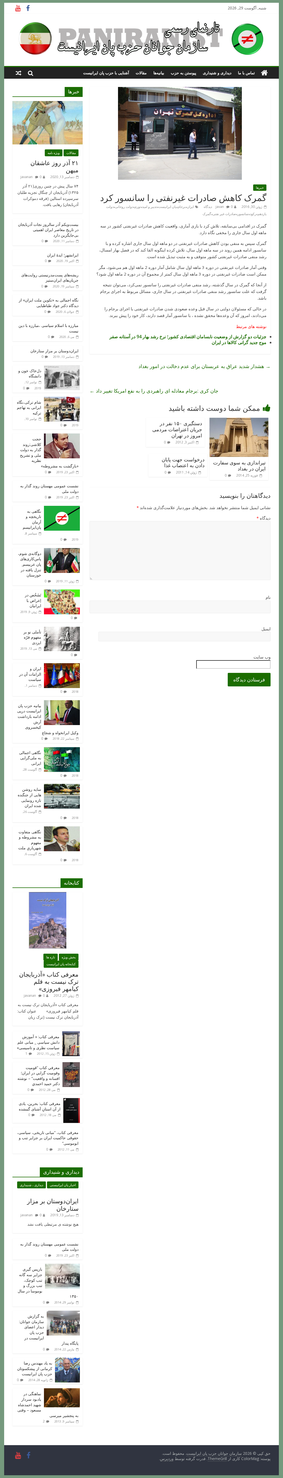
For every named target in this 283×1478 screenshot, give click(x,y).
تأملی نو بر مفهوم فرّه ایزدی (32, 637)
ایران (190, 206)
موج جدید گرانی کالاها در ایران (239, 342)
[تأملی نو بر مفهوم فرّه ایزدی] (62, 629)
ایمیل (266, 628)
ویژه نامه (54, 152)
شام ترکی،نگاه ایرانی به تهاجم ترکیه (29, 408)
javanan (26, 176)
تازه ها (50, 957)
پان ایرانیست (167, 206)
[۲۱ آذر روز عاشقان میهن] (47, 104)
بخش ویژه (69, 957)
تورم (138, 206)
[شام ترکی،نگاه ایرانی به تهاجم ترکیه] (62, 399)
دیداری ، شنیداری (31, 1185)
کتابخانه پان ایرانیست (61, 964)
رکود (253, 213)
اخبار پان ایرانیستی (63, 1185)
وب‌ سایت (262, 657)
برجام (181, 206)
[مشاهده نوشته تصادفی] (18, 73)
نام (268, 597)
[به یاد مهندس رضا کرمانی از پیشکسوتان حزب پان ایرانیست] (67, 1360)
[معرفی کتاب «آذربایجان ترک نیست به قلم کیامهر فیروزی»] (47, 895)
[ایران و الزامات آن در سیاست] (62, 666)
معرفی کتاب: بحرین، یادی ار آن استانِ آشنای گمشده (40, 1106)
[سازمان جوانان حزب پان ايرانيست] (264, 73)
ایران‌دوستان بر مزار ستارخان (54, 350)
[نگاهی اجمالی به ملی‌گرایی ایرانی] (62, 750)
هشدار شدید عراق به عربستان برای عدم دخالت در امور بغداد (204, 366)
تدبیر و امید (149, 206)
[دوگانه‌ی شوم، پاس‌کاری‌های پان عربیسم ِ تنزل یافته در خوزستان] (62, 551)
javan (220, 206)
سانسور (242, 213)
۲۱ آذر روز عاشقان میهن (54, 166)
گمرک (207, 213)
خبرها (260, 187)
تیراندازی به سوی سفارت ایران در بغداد (239, 465)
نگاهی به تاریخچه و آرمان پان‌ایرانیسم (32, 519)
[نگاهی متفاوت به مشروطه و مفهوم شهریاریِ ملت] (62, 829)
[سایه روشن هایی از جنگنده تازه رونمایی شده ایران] (62, 786)
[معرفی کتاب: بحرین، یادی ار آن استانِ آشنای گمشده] (71, 1101)
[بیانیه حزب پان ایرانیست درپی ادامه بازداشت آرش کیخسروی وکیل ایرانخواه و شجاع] (62, 703)
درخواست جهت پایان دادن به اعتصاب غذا (183, 462)
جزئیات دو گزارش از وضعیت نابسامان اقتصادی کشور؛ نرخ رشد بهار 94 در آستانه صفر (187, 337)
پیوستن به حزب (183, 72)
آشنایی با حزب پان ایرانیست (106, 72)
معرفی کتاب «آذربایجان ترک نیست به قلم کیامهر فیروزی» (48, 981)
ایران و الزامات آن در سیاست (30, 674)
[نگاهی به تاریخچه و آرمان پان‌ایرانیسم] (62, 508)
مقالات (141, 72)
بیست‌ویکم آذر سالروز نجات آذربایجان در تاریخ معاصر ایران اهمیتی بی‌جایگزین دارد (48, 230)
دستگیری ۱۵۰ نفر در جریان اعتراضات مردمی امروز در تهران (177, 429)
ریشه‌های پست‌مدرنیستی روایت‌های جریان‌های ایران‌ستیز (49, 277)
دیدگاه (263, 518)
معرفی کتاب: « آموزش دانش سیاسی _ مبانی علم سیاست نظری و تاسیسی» (38, 1042)
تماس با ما (246, 72)
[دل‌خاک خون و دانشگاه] (62, 368)
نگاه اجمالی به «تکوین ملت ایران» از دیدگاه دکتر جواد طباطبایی (48, 302)
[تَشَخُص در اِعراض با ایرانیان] (62, 592)
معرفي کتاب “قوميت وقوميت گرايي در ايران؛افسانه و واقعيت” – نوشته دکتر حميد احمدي (38, 1075)
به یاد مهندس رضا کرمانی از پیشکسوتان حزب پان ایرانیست (34, 1368)
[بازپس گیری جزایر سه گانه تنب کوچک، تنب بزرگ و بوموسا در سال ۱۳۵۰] (62, 1266)
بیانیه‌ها (158, 72)
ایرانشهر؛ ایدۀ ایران (62, 255)
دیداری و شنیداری (217, 72)
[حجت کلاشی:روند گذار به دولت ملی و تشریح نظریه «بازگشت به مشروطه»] (62, 436)
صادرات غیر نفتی (224, 213)
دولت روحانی (124, 206)
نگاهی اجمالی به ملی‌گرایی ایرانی (30, 758)
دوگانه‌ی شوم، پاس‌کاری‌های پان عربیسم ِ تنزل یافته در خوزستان (29, 564)
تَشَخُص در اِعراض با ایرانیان (33, 600)
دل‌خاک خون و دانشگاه (29, 373)
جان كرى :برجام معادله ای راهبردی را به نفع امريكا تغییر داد (154, 390)
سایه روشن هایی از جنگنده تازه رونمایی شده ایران (29, 797)
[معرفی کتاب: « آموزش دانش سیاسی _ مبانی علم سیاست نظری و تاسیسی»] (71, 1034)
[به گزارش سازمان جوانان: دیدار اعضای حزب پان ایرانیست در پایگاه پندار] (63, 1313)
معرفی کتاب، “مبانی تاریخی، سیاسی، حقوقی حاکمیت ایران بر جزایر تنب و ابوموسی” (47, 1138)
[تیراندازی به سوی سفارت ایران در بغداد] (238, 421)
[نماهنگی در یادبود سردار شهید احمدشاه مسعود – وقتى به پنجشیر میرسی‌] (62, 1391)
